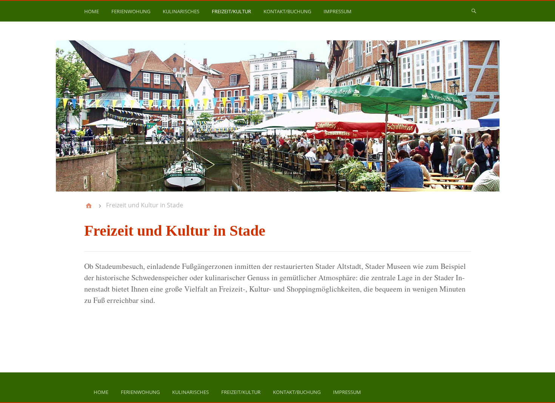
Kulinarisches (181, 11)
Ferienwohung (130, 11)
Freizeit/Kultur (231, 11)
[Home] (88, 205)
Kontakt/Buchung (287, 11)
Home (91, 11)
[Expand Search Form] (474, 10)
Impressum (338, 11)
